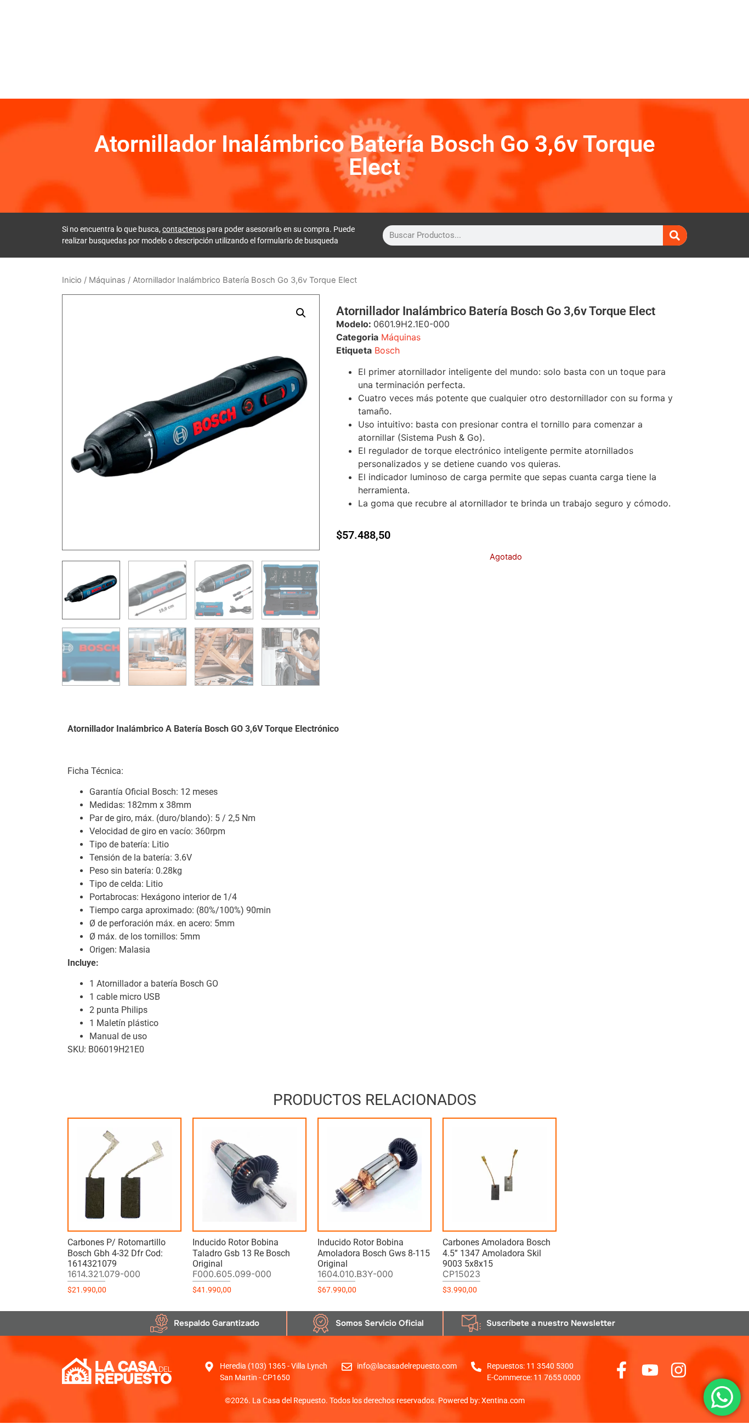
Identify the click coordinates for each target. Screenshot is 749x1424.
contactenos (183, 229)
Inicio (72, 280)
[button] (301, 313)
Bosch (387, 350)
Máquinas (107, 280)
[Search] (675, 235)
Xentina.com (503, 1400)
